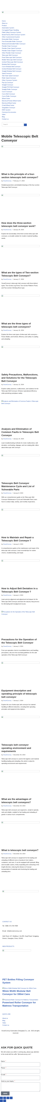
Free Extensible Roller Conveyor (12, 41)
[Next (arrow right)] (4, 1101)
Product (4, 25)
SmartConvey (7, 181)
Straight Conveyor (7, 85)
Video (3, 114)
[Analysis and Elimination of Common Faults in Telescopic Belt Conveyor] (20, 412)
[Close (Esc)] (11, 1098)
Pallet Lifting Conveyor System (11, 32)
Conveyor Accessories (9, 112)
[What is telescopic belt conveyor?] (20, 834)
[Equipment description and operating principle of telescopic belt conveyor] (20, 674)
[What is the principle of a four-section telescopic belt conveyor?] (20, 158)
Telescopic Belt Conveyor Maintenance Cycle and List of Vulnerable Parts (17, 486)
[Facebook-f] (3, 3)
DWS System (6, 110)
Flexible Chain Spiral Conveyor (11, 48)
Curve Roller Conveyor (9, 96)
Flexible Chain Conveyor (9, 46)
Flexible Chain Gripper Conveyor (12, 50)
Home (4, 21)
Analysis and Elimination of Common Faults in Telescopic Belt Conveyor (20, 432)
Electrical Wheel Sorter (9, 103)
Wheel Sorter (6, 98)
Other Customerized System (11, 37)
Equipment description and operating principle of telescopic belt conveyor (19, 693)
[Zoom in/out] (1, 1098)
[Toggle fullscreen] (4, 1098)
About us (4, 23)
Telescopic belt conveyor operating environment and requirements (16, 748)
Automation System (8, 28)
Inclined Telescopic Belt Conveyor (12, 62)
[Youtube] (13, 3)
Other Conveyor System (9, 80)
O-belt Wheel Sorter (8, 105)
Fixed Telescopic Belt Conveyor (12, 57)
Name (3, 1061)
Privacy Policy (23, 1033)
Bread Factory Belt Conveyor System (13, 34)
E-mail (3, 1074)
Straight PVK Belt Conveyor (10, 87)
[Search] (25, 125)
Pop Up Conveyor (7, 82)
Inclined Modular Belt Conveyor (11, 69)
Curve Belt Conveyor (8, 94)
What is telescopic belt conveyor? (19, 850)
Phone (3, 1068)
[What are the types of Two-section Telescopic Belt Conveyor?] (20, 257)
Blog (3, 117)
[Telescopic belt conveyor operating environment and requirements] (20, 728)
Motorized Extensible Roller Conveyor (13, 44)
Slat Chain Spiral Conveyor (10, 75)
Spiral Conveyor (7, 73)
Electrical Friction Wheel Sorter (11, 101)
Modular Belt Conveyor (9, 64)
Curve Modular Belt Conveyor (11, 66)
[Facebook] (3, 1041)
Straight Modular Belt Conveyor (11, 71)
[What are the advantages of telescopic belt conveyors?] (20, 783)
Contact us (5, 119)
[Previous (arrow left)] (1, 1101)
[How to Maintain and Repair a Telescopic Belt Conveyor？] (20, 521)
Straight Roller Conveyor (9, 89)
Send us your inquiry (7, 1081)
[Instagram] (8, 3)
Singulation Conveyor (8, 107)
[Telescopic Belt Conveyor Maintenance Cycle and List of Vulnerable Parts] (20, 467)
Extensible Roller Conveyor (10, 39)
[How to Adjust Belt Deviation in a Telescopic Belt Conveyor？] (20, 572)
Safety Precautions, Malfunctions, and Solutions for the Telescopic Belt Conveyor (19, 377)
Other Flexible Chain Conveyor (11, 53)
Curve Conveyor (7, 91)
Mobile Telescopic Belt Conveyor (12, 60)
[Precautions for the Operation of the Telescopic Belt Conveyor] (20, 623)
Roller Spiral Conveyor (9, 78)
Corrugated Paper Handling (10, 30)
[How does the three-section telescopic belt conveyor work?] (20, 206)
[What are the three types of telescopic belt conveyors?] (20, 307)
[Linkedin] (18, 3)
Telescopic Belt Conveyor (10, 55)
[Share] (7, 1098)
